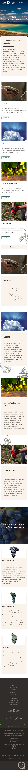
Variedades (14, 687)
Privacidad (14, 705)
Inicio (14, 685)
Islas (14, 690)
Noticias (14, 698)
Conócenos (14, 692)
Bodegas (14, 694)
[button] (2, 18)
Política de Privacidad (14, 758)
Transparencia (14, 702)
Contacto (14, 700)
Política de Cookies (19, 756)
